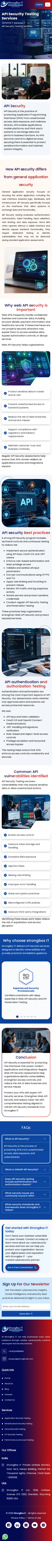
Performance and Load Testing (19, 1440)
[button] (17, 1016)
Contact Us (10, 1400)
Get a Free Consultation (20, 1267)
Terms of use (34, 1517)
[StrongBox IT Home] (12, 4)
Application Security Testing (17, 1418)
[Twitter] (26, 1525)
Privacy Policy (18, 1517)
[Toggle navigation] (47, 4)
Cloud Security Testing (15, 1429)
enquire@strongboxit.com (21, 1359)
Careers (8, 1394)
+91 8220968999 (16, 1351)
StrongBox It (20, 1513)
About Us (9, 1383)
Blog (7, 1389)
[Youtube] (35, 1525)
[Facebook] (9, 1525)
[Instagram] (43, 1525)
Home (8, 22)
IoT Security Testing (14, 1434)
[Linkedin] (17, 1525)
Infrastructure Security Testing (18, 1423)
